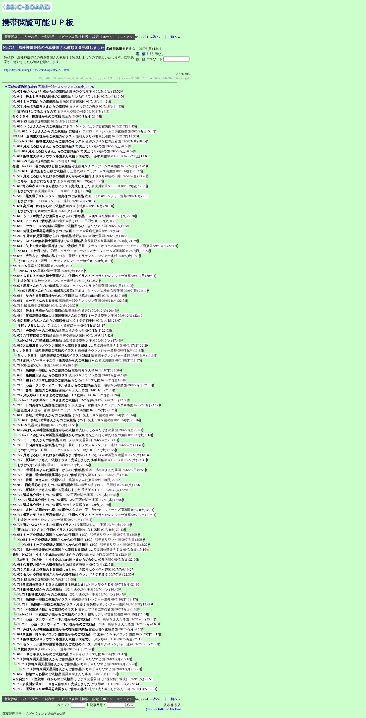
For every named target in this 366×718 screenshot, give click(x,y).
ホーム (108, 37)
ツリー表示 (29, 37)
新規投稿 (10, 37)
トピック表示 (68, 37)
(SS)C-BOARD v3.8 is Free (163, 709)
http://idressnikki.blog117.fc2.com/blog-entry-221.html (36, 70)
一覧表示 (48, 37)
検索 (85, 37)
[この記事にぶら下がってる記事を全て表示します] (9, 93)
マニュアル (125, 37)
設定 (95, 37)
